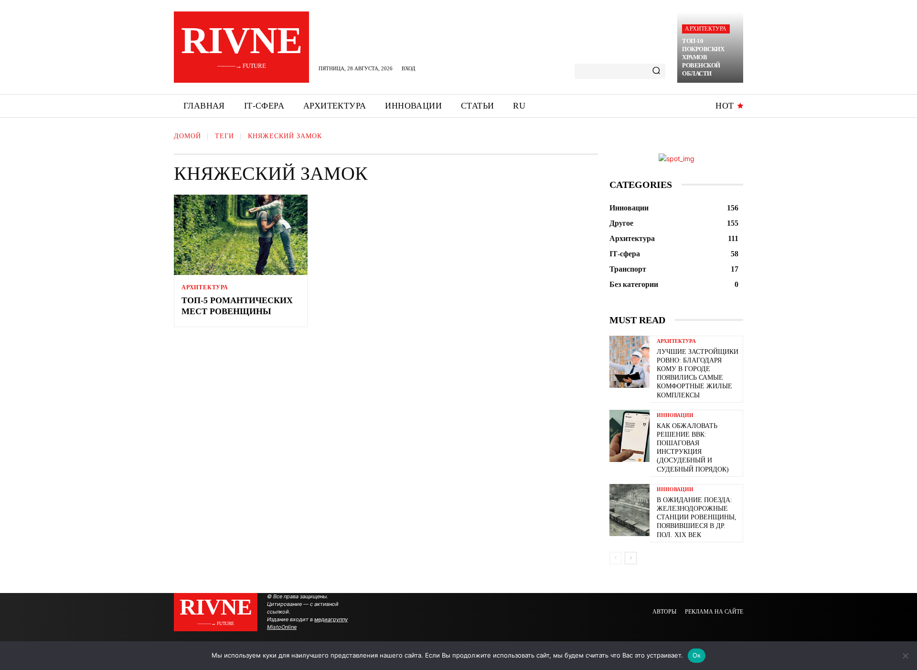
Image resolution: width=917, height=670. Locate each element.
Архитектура (705, 28)
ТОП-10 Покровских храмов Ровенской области (703, 57)
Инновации (675, 415)
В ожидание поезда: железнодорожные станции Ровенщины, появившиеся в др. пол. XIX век (696, 517)
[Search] (656, 71)
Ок (697, 655)
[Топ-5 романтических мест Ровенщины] (241, 235)
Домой (187, 136)
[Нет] (905, 655)
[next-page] (631, 558)
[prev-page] (615, 558)
